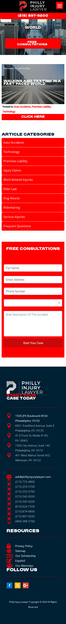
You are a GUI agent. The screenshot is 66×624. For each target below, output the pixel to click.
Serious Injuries (14, 217)
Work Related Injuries (18, 180)
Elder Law (10, 189)
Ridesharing (11, 208)
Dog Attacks (11, 198)
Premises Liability (41, 106)
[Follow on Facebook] (9, 585)
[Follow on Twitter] (18, 585)
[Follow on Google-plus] (26, 585)
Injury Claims (12, 170)
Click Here (33, 117)
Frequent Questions (17, 226)
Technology (9, 111)
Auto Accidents (22, 106)
